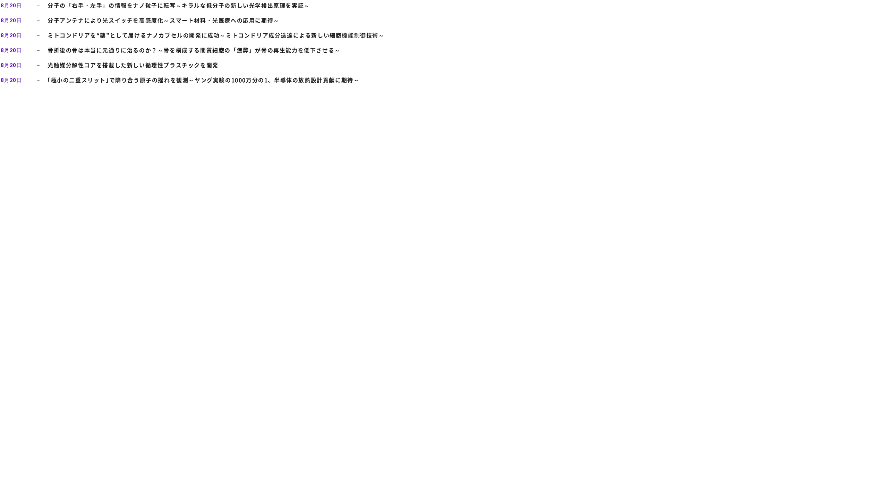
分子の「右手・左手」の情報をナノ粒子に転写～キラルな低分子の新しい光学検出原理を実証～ (179, 5)
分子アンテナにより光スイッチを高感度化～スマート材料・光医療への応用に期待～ (164, 20)
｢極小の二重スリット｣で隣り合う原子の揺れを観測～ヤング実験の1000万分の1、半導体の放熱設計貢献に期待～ (203, 80)
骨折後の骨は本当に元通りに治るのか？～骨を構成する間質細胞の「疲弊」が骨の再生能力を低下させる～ (194, 50)
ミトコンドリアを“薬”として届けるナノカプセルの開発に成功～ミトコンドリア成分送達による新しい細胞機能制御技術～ (216, 35)
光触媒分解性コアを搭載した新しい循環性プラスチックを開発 (133, 65)
